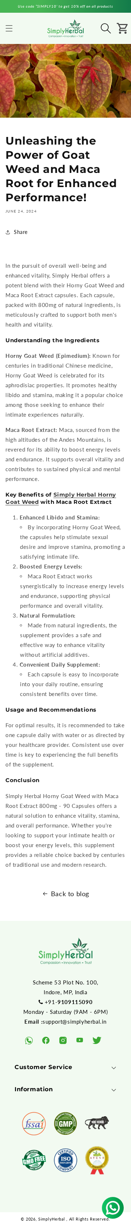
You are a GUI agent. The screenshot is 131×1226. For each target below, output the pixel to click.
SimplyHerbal (51, 1219)
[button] (9, 28)
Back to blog (70, 894)
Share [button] (21, 232)
